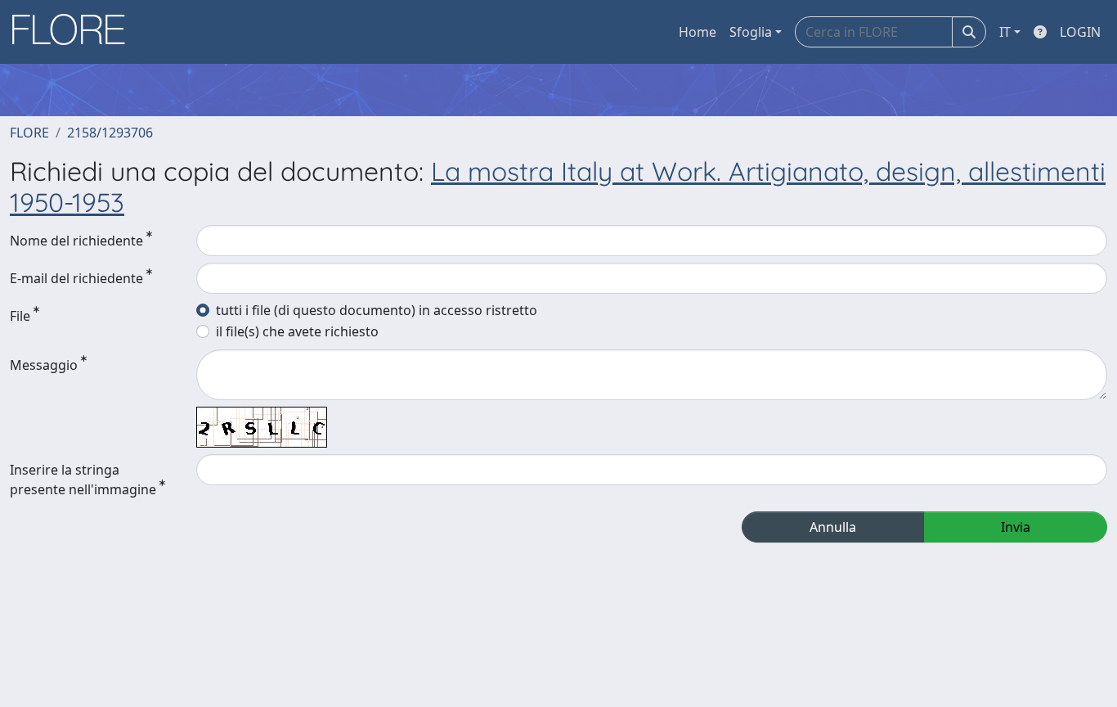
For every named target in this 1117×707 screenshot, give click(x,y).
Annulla (833, 527)
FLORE (29, 133)
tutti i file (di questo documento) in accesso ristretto (376, 310)
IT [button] (1005, 32)
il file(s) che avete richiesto (297, 331)
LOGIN (1080, 32)
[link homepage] (74, 32)
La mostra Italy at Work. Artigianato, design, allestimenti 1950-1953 (558, 186)
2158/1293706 (110, 133)
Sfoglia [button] (750, 32)
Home (697, 32)
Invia (1015, 527)
